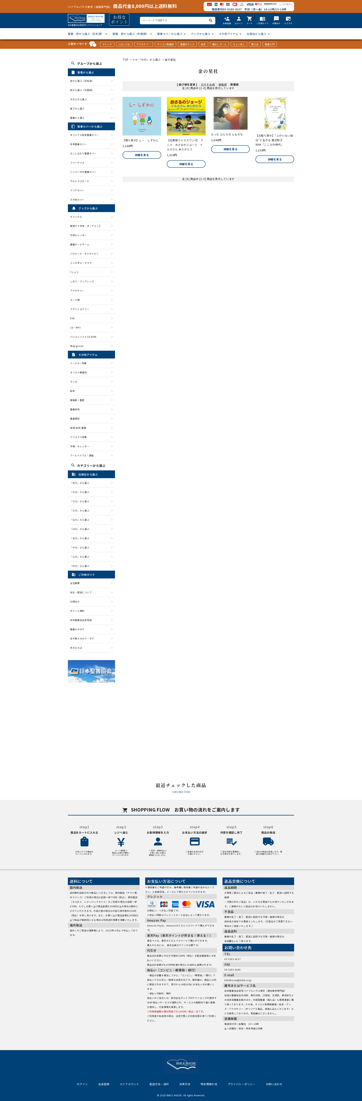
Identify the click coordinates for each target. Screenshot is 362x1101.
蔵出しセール (219, 44)
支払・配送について (81, 592)
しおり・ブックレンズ (82, 281)
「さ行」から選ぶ (81, 501)
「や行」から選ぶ (81, 547)
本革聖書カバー (78, 144)
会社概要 (75, 583)
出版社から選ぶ (256, 34)
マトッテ (107, 44)
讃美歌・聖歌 (77, 400)
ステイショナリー (79, 309)
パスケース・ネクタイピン (84, 253)
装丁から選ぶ (77, 108)
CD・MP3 (75, 327)
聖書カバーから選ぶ (169, 34)
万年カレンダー (78, 235)
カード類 (75, 299)
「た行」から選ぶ (81, 510)
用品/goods (77, 346)
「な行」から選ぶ (81, 519)
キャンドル (76, 216)
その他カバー (77, 199)
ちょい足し (239, 44)
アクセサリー (144, 44)
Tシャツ (74, 272)
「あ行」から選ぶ (81, 482)
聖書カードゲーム (79, 244)
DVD (72, 318)
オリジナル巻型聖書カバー (84, 134)
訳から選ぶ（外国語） (82, 90)
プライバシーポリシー (241, 1084)
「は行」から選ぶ (81, 529)
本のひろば (76, 647)
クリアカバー (77, 190)
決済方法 (184, 1084)
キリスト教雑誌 (165, 44)
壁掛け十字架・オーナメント (85, 225)
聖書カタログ (77, 629)
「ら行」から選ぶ (81, 556)
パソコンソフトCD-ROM (83, 336)
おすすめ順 (208, 84)
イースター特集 (78, 363)
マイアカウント (129, 1084)
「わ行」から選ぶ (81, 565)
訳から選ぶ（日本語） (82, 80)
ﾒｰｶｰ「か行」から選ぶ (147, 59)
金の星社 (170, 59)
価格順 (223, 84)
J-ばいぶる (124, 44)
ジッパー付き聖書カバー (83, 171)
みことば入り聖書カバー (83, 153)
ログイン (82, 1084)
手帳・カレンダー (79, 446)
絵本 (203, 44)
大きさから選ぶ (78, 99)
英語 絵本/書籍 (78, 427)
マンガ (73, 381)
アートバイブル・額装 (82, 455)
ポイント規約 (77, 610)
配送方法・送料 (159, 1084)
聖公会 (254, 44)
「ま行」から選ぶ (81, 538)
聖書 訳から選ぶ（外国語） (131, 34)
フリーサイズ (77, 162)
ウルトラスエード (79, 181)
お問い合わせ (274, 1084)
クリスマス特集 (78, 437)
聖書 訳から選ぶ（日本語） (86, 34)
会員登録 (103, 1084)
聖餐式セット (187, 44)
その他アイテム (228, 34)
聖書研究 (75, 409)
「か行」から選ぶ (81, 492)
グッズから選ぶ (200, 34)
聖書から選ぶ (77, 117)
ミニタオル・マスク (81, 262)
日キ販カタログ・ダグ (82, 638)
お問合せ (75, 601)
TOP (125, 59)
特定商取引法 (209, 1084)
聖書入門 (270, 44)
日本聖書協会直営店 (81, 620)
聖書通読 (75, 418)
